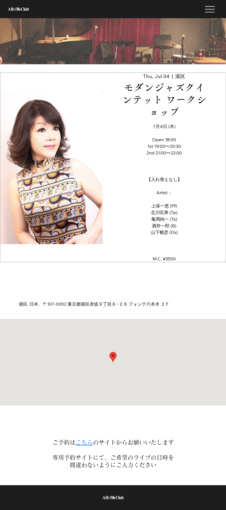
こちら (84, 442)
